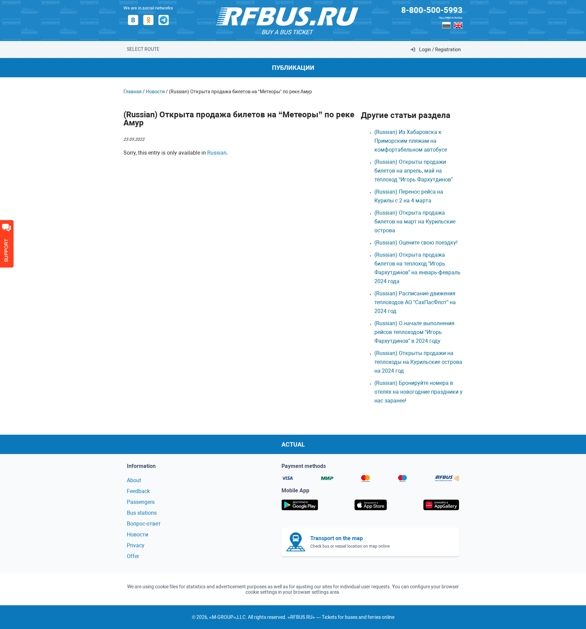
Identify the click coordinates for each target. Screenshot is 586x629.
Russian (217, 153)
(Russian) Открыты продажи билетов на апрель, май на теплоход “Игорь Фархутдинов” (413, 171)
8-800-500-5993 (432, 10)
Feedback (138, 491)
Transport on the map (336, 538)
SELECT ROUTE (143, 49)
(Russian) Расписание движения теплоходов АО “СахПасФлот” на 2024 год (415, 302)
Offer (133, 556)
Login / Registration (440, 49)
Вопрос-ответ (144, 523)
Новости (155, 91)
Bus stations (142, 513)
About (134, 480)
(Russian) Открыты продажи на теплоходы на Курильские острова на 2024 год (418, 362)
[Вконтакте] (133, 24)
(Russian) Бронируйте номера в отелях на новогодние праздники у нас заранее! (418, 392)
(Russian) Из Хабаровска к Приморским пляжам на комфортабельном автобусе (412, 141)
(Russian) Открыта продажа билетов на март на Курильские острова (414, 222)
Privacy (135, 545)
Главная (132, 91)
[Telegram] (163, 24)
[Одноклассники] (148, 24)
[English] (458, 25)
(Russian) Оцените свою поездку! (415, 242)
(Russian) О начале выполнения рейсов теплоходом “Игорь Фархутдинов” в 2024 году (414, 332)
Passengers (141, 502)
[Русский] (446, 25)
